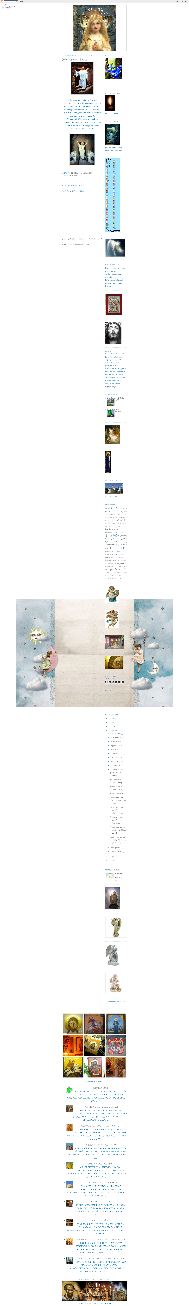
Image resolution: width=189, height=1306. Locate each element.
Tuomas (111, 575)
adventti (109, 508)
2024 (117, 400)
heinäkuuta (116, 753)
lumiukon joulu (113, 409)
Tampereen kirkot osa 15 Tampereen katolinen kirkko (118, 840)
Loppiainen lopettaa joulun (100, 1145)
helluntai (121, 532)
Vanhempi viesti (95, 239)
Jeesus (123, 535)
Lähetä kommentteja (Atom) (78, 244)
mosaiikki (111, 563)
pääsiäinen (73, 176)
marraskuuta (116, 738)
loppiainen (109, 557)
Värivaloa (118, 411)
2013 (110, 730)
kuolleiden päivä (113, 552)
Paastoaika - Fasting (100, 1164)
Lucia (121, 558)
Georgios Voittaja (113, 526)
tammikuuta (116, 852)
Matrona (124, 561)
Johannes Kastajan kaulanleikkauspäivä (100, 1239)
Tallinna (124, 572)
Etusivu (82, 239)
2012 (110, 856)
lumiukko (120, 873)
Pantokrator (109, 566)
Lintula (120, 555)
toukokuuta (116, 761)
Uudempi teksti (68, 239)
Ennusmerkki (110, 523)
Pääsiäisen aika (116, 793)
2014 (110, 726)
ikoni (108, 535)
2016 (110, 718)
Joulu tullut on (101, 1201)
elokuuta (115, 749)
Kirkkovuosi (100, 1088)
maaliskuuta (116, 769)
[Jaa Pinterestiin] (91, 173)
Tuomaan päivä (100, 1220)
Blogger (122, 1001)
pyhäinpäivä (122, 566)
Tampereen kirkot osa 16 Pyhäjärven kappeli (118, 830)
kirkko (114, 548)
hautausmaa (111, 529)
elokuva (110, 520)
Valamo (121, 575)
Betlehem (123, 517)
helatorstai (109, 532)
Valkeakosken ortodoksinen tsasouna (100, 1258)
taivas (117, 572)
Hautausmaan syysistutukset (100, 1182)
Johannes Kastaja (119, 539)
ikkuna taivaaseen (95, 12)
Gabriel (122, 523)
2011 (110, 860)
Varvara (108, 578)
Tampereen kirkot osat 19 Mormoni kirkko (118, 800)
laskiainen (109, 555)
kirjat (125, 545)
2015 (110, 722)
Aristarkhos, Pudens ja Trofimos (101, 1126)
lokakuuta (115, 742)
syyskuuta (115, 745)
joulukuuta (115, 734)
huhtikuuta (116, 765)
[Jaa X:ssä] (88, 173)
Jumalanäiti (111, 544)
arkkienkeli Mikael (111, 517)
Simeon (108, 572)
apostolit (121, 514)
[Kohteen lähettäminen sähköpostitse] (84, 173)
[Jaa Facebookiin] (90, 173)
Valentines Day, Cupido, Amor (101, 1107)
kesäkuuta (115, 757)
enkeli (119, 520)
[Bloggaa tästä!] (86, 173)
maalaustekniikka (111, 561)
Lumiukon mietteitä (115, 398)
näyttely (120, 563)
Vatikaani (116, 578)
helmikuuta (116, 848)
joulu (115, 541)
